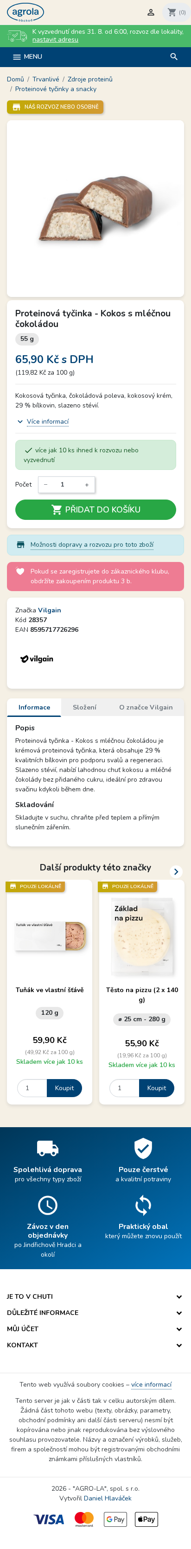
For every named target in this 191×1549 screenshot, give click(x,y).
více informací (151, 1384)
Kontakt (22, 1345)
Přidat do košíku (95, 510)
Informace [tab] (34, 707)
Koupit (64, 1088)
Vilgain (49, 610)
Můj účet (22, 1329)
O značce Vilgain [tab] (146, 707)
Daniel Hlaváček (108, 1498)
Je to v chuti (30, 1296)
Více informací (48, 421)
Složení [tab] (84, 707)
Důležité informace (42, 1312)
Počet (23, 484)
